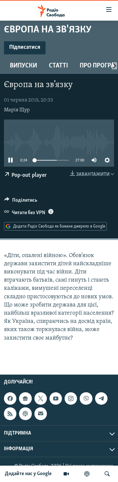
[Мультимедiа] (66, 474)
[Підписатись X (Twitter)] (40, 398)
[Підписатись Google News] (25, 398)
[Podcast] (25, 413)
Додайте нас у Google (28, 473)
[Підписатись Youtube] (55, 398)
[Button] (20, 201)
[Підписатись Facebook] (10, 398)
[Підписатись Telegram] (101, 398)
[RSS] (10, 413)
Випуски (23, 66)
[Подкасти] (87, 474)
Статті (58, 66)
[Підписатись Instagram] (71, 398)
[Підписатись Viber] (86, 398)
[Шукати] (107, 474)
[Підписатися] (40, 413)
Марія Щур (17, 110)
